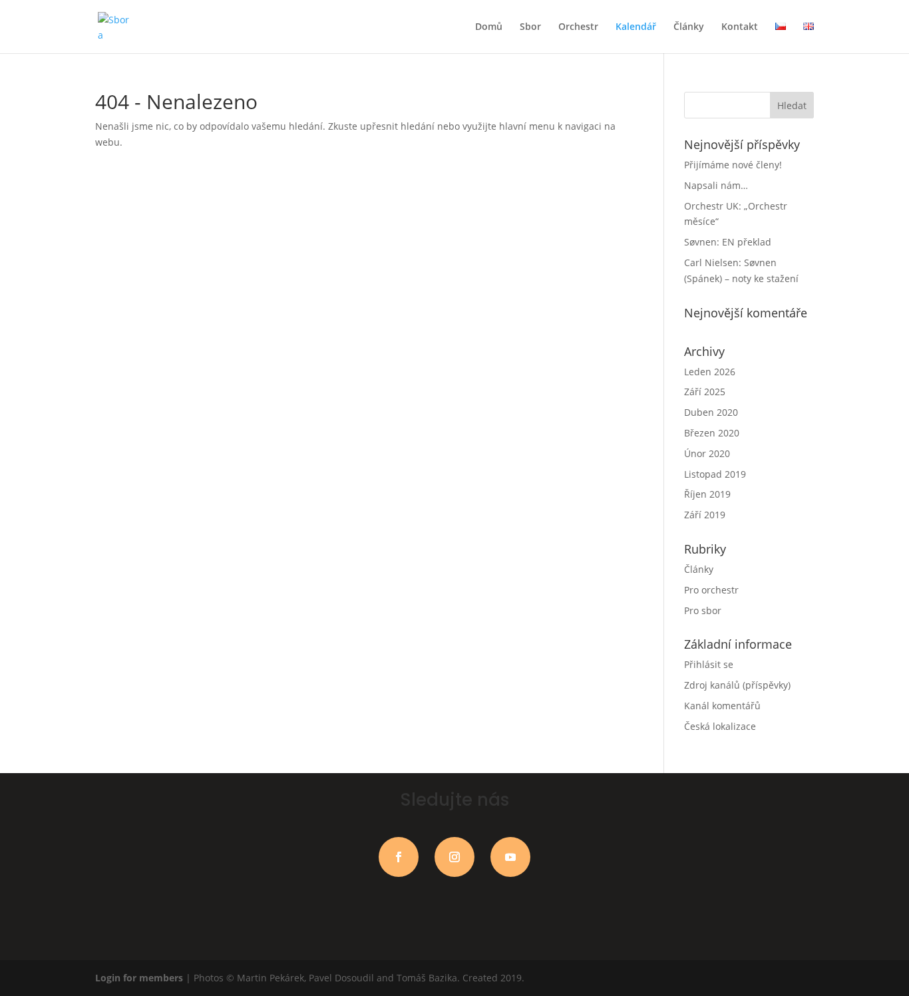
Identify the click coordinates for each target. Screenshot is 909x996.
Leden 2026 (709, 371)
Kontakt (739, 27)
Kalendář (636, 27)
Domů (488, 27)
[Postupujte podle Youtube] (510, 857)
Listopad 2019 (715, 474)
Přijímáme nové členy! (733, 164)
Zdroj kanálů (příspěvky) (737, 685)
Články (688, 27)
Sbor (530, 27)
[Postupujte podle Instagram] (454, 857)
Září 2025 (704, 391)
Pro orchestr (711, 589)
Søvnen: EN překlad (727, 242)
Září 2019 (704, 514)
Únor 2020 (707, 453)
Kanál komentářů (722, 705)
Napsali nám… (716, 185)
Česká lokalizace (720, 726)
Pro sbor (702, 610)
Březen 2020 (711, 432)
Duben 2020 (711, 412)
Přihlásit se (708, 664)
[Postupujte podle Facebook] (399, 857)
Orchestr (578, 27)
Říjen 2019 (707, 494)
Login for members (140, 977)
